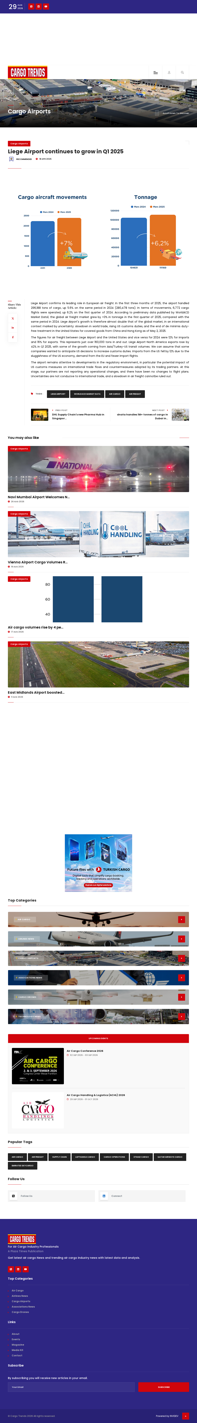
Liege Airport (58, 394)
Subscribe (164, 1387)
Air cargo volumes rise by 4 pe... (35, 627)
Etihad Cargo (141, 1157)
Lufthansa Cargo (85, 1157)
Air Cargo (114, 394)
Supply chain (59, 1157)
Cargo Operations (114, 1157)
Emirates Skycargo (22, 1165)
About (15, 1334)
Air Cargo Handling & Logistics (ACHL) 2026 (96, 1095)
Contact (17, 1355)
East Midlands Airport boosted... (36, 692)
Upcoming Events (98, 1038)
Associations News (23, 1306)
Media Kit (17, 1350)
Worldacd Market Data (87, 394)
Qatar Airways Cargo (170, 1157)
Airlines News (20, 1296)
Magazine (18, 1344)
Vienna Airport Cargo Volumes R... (38, 562)
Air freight (135, 394)
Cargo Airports (19, 143)
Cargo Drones (20, 1312)
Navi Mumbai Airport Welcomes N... (39, 497)
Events (16, 1339)
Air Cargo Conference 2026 (85, 1051)
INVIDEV (174, 1416)
